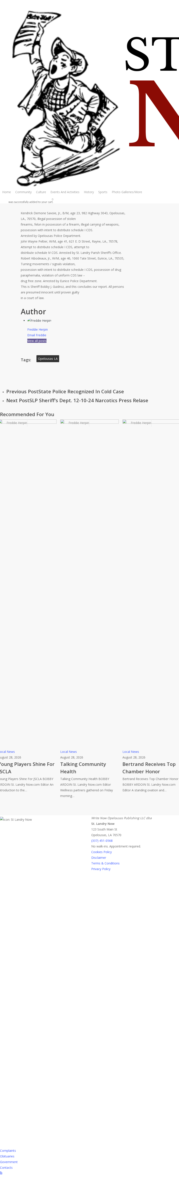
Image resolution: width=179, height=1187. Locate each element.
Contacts (6, 1167)
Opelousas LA (48, 359)
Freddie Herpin (37, 329)
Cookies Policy (101, 852)
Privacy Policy (100, 869)
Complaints (8, 1150)
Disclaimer (98, 858)
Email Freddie (36, 335)
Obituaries (7, 1156)
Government (9, 1162)
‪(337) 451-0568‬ (102, 841)
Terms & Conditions (105, 863)
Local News (68, 752)
